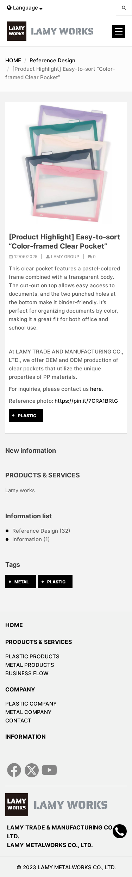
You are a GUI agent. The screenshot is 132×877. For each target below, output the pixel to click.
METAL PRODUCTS (29, 665)
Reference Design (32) (41, 530)
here (96, 389)
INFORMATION (25, 736)
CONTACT (18, 720)
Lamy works (20, 490)
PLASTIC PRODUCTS (32, 656)
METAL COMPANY (28, 712)
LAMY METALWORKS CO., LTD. (50, 844)
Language (25, 7)
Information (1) (31, 539)
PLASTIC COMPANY (31, 703)
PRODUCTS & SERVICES (38, 641)
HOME (13, 60)
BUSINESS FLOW (27, 673)
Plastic (27, 415)
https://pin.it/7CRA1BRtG (86, 400)
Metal (21, 581)
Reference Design (52, 60)
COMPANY (20, 689)
